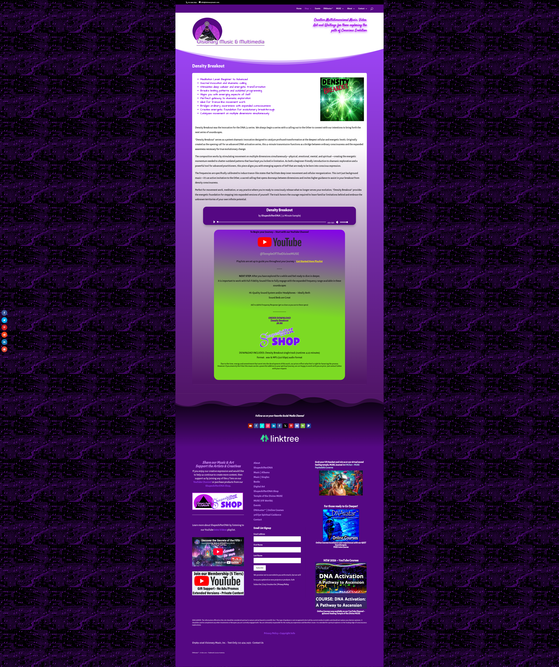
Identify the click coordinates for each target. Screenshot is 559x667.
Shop (307, 9)
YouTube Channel (202, 482)
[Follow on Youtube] (250, 425)
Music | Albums (262, 472)
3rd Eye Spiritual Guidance (267, 515)
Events (317, 9)
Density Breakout (279, 320)
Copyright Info (287, 633)
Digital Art (259, 486)
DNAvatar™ (328, 9)
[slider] (343, 222)
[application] (279, 222)
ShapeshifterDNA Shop (217, 486)
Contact (361, 9)
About (349, 9)
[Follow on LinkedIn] (273, 425)
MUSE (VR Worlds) (263, 500)
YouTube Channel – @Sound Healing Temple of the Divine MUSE (343, 612)
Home (298, 9)
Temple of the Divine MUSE (268, 496)
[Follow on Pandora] (308, 425)
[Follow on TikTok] (262, 425)
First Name (258, 545)
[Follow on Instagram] (268, 425)
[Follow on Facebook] (256, 425)
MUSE (338, 9)
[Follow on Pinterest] (291, 425)
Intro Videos (220, 530)
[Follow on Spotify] (302, 425)
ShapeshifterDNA (263, 467)
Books (257, 482)
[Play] (214, 222)
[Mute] (337, 222)
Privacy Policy (283, 584)
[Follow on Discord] (297, 425)
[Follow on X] (285, 425)
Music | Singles (261, 477)
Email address (259, 534)
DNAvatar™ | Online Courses (269, 510)
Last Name (258, 556)
